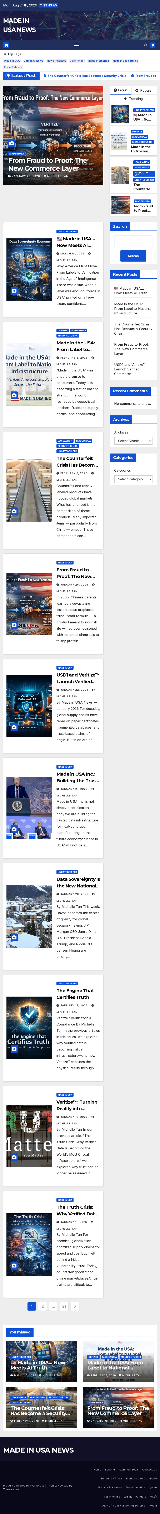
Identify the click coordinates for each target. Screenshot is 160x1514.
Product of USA (142, 173)
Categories (122, 470)
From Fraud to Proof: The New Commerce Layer (75, 576)
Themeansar (11, 1489)
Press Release (13, 67)
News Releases (56, 60)
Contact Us (149, 1469)
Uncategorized (144, 110)
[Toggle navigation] (77, 45)
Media (153, 1505)
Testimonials (112, 1496)
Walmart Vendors (135, 1496)
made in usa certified (125, 60)
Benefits (110, 1469)
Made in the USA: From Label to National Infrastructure (132, 308)
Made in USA (12, 60)
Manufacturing (142, 142)
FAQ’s (153, 1496)
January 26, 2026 (74, 584)
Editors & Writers (111, 1478)
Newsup (63, 1485)
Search (120, 226)
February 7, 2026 (74, 473)
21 (64, 1306)
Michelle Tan (57, 176)
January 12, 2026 (74, 1005)
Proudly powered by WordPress (24, 1485)
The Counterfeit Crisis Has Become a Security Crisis (76, 465)
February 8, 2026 (74, 357)
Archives (121, 432)
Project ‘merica (135, 1487)
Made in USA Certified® (141, 1478)
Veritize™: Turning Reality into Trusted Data (77, 1108)
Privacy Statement (110, 1487)
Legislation (142, 162)
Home (97, 1469)
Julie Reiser (77, 60)
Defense (137, 131)
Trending (135, 99)
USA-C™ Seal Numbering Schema (123, 1505)
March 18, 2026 (72, 253)
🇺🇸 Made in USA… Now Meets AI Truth (142, 121)
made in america (98, 60)
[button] (145, 45)
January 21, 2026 (74, 788)
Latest (122, 90)
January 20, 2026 (74, 894)
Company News (33, 60)
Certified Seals (129, 1469)
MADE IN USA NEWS (38, 1450)
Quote (153, 1487)
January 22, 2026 (26, 176)
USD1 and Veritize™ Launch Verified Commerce (51, 164)
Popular (146, 90)
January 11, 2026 (74, 1222)
